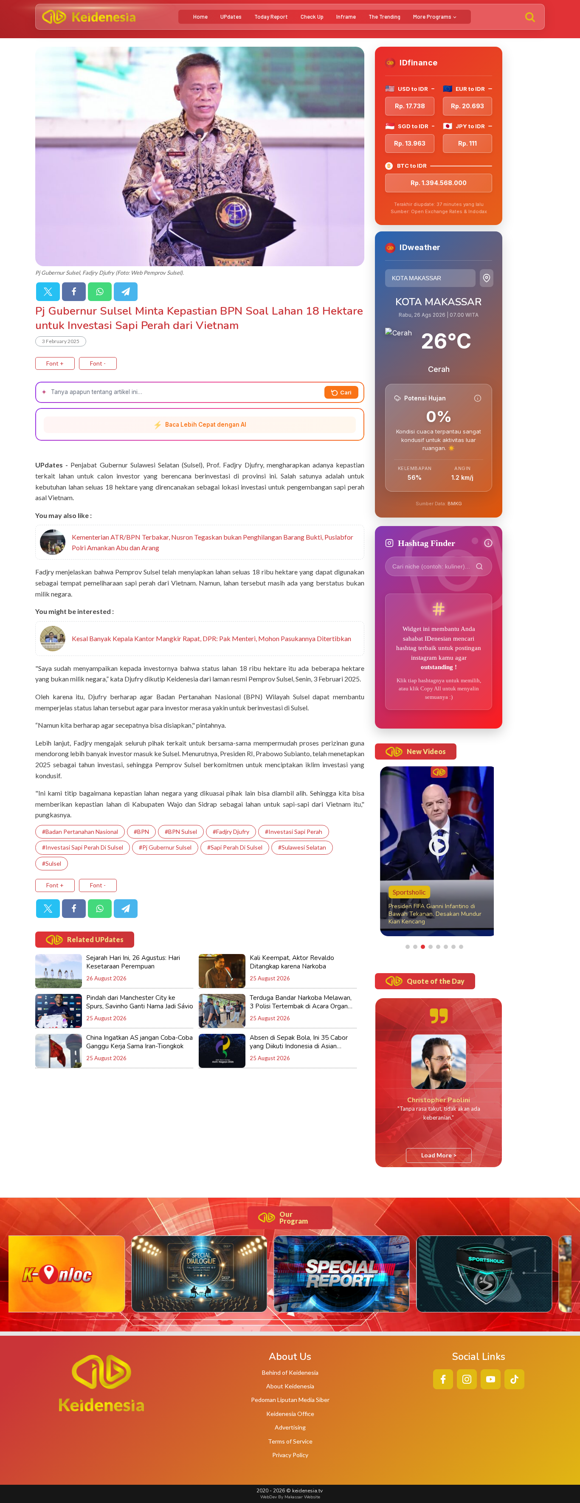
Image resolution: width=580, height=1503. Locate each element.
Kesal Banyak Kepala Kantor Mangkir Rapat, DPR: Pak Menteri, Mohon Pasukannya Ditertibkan (211, 638)
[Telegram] (126, 291)
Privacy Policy (290, 1454)
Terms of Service (290, 1441)
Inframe (346, 16)
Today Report (271, 16)
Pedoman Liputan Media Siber (290, 1399)
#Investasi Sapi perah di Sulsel (82, 847)
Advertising (290, 1427)
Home (200, 16)
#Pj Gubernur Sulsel (165, 847)
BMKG (455, 504)
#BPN (141, 831)
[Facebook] (74, 291)
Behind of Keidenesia (290, 1372)
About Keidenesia (290, 1386)
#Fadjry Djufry (231, 831)
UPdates (231, 16)
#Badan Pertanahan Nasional (80, 831)
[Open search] (530, 17)
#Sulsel (51, 863)
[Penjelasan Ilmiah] (477, 398)
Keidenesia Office (290, 1413)
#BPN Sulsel (181, 831)
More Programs (432, 16)
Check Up (312, 16)
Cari (346, 392)
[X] (48, 291)
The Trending (384, 16)
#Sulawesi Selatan (302, 847)
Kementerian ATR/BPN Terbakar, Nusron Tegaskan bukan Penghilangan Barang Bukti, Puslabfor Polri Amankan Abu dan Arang (212, 542)
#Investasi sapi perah (293, 831)
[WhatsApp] (100, 291)
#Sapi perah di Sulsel (234, 847)
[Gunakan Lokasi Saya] (486, 278)
